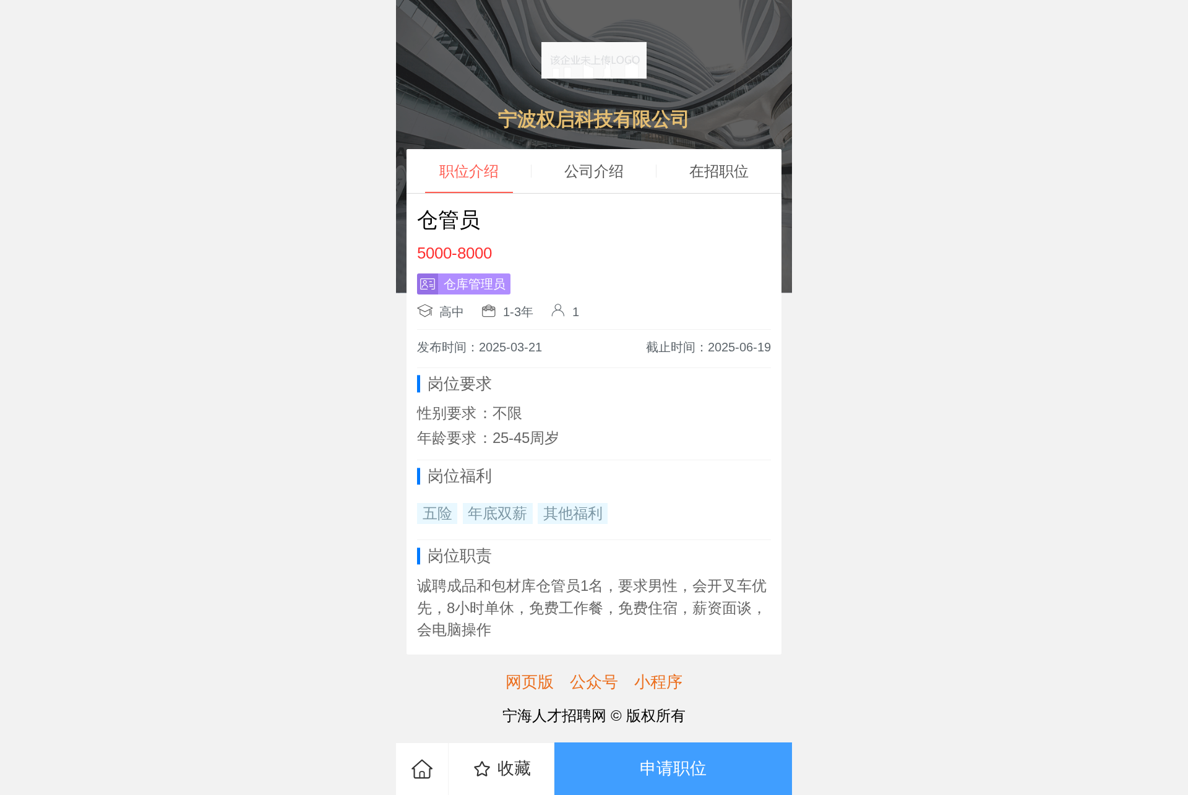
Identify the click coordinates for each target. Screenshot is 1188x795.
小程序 (658, 681)
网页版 (530, 681)
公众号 (594, 681)
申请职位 (673, 768)
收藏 (514, 768)
